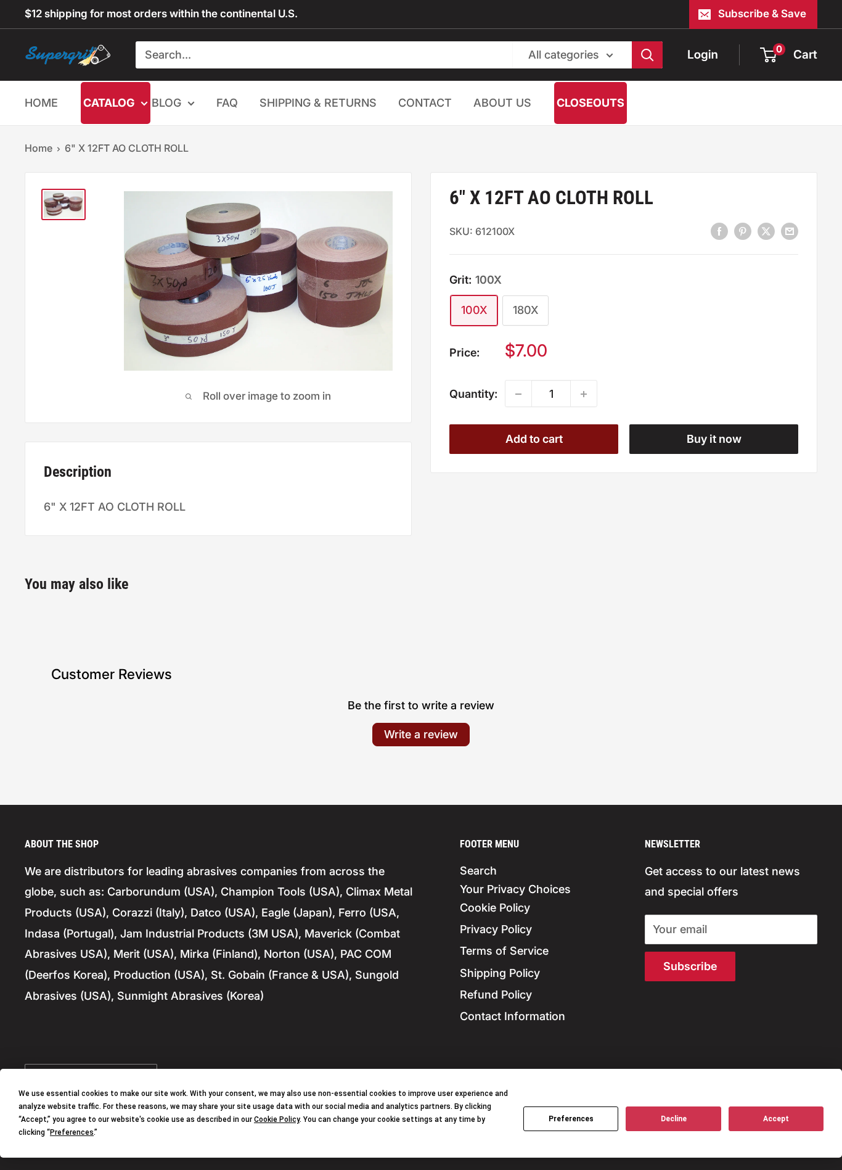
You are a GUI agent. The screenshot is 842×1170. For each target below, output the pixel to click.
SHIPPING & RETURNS (318, 102)
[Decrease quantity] (518, 394)
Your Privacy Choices (515, 889)
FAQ (227, 102)
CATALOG (108, 102)
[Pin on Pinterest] (742, 230)
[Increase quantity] (584, 394)
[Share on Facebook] (719, 230)
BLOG (166, 102)
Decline (674, 1118)
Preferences (571, 1118)
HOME (41, 102)
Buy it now (714, 439)
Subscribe (690, 966)
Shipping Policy (500, 972)
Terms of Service (504, 950)
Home (38, 148)
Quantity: (473, 393)
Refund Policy (496, 994)
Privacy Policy (496, 929)
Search (478, 870)
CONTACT (425, 102)
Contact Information (512, 1016)
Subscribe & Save (762, 13)
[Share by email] (789, 230)
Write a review (421, 734)
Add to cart (534, 439)
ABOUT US (502, 102)
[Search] (647, 54)
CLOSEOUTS (590, 102)
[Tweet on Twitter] (766, 230)
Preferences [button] (72, 1132)
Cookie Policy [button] (277, 1119)
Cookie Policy (495, 907)
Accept (776, 1118)
